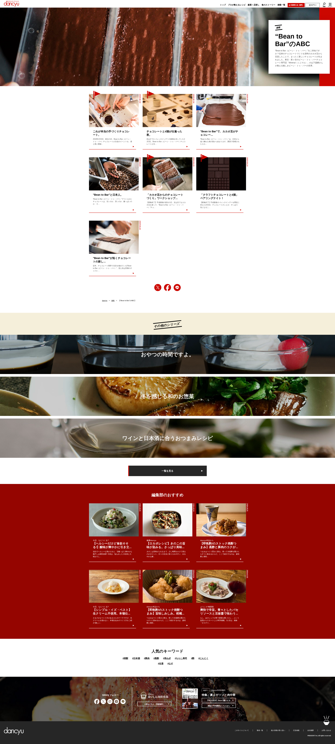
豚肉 (147, 658)
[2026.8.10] (221, 586)
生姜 (161, 663)
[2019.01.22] (114, 237)
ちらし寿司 (181, 658)
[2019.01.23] (114, 173)
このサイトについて (242, 730)
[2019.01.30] (221, 110)
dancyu (104, 301)
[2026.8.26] (167, 586)
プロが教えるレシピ (237, 5)
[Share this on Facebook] (167, 287)
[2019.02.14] (114, 110)
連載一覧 (281, 5)
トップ (223, 5)
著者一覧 (260, 730)
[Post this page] (157, 287)
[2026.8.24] (167, 519)
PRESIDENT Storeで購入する (218, 700)
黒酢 (156, 658)
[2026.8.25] (114, 519)
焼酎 (125, 658)
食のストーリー (268, 5)
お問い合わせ (326, 730)
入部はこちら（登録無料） (154, 704)
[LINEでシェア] (177, 287)
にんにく (203, 658)
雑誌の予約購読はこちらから (219, 706)
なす (170, 663)
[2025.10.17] (114, 586)
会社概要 (310, 730)
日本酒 (136, 658)
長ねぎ (167, 658)
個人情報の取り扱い (278, 730)
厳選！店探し (253, 5)
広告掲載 (296, 730)
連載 (113, 301)
